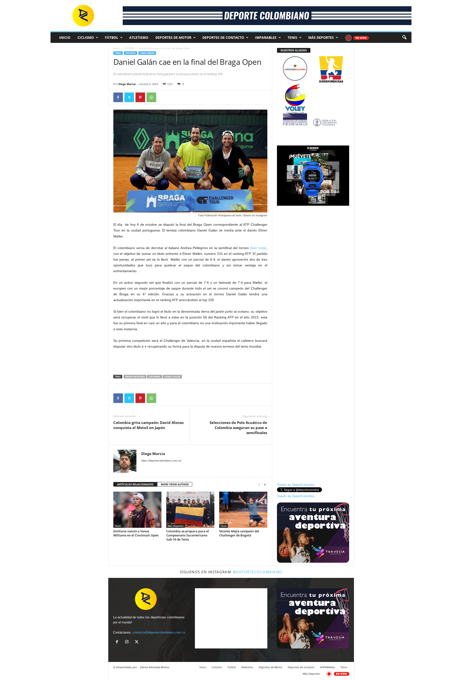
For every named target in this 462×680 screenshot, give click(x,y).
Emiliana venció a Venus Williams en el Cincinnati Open (136, 533)
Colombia (154, 376)
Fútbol (111, 37)
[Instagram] (128, 642)
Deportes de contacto (223, 37)
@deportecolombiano (257, 571)
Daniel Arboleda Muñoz (154, 667)
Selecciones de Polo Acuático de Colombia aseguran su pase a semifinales (238, 427)
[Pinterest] (140, 97)
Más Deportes (321, 37)
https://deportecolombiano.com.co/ (161, 460)
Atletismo (138, 37)
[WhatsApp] (151, 97)
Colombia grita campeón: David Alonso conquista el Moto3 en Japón (148, 425)
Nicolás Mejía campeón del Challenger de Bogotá (239, 533)
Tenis (292, 37)
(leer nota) (258, 248)
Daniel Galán (172, 376)
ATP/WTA (129, 48)
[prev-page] (259, 484)
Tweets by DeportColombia (295, 485)
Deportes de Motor (173, 37)
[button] (404, 37)
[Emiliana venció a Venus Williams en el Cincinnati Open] (137, 510)
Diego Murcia (127, 84)
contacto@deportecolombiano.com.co (159, 632)
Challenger (147, 53)
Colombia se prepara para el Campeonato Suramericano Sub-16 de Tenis (187, 535)
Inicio (64, 37)
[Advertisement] (190, 362)
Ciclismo (85, 37)
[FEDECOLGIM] (313, 122)
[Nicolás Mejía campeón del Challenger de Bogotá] (243, 510)
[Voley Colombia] (313, 87)
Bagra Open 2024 (135, 376)
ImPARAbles (265, 37)
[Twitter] (129, 97)
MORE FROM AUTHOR (175, 484)
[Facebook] (118, 97)
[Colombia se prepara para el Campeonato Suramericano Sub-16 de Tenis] (190, 510)
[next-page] (265, 484)
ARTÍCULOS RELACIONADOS (135, 484)
